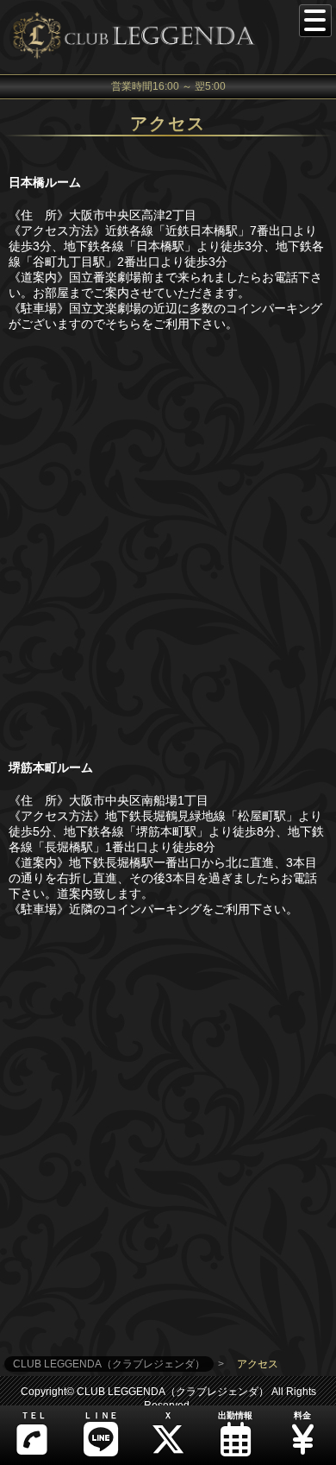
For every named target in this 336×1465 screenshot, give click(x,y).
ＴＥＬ (34, 1415)
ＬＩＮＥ (101, 1415)
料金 (302, 1415)
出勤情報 (235, 1415)
